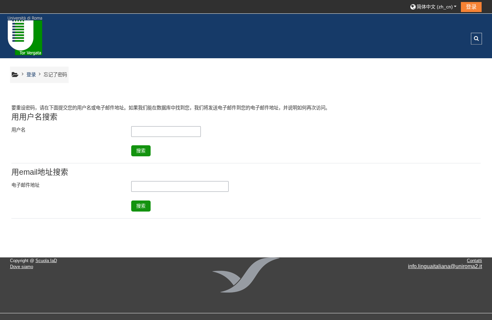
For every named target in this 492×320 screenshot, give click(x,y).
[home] (25, 35)
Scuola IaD (46, 260)
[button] (433, 6)
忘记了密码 (55, 74)
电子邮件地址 (25, 185)
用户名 (18, 130)
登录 (471, 7)
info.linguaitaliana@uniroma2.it (445, 266)
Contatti (474, 260)
